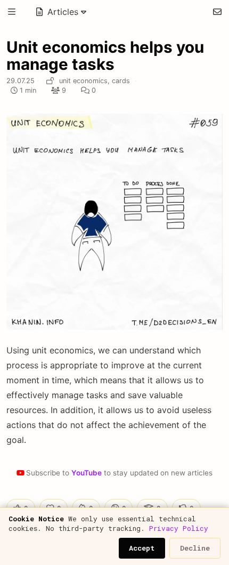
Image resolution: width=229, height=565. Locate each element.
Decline (195, 548)
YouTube (86, 473)
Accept (141, 548)
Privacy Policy (178, 528)
